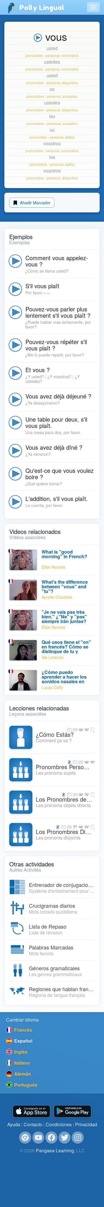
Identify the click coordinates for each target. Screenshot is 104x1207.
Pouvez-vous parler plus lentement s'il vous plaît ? (57, 312)
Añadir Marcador (35, 202)
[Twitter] (65, 1137)
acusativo (69, 96)
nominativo (70, 55)
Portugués (25, 1084)
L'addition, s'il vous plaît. (56, 498)
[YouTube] (38, 1137)
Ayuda (13, 1124)
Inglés (20, 1051)
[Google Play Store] (72, 1111)
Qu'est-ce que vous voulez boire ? (59, 473)
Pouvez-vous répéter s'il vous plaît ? (56, 344)
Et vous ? (37, 369)
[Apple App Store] (31, 1111)
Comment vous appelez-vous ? (56, 260)
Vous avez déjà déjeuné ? (58, 396)
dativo (70, 137)
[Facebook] (51, 1137)
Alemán (22, 1073)
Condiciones (59, 1124)
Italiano (21, 1062)
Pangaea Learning (55, 1150)
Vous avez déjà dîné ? (53, 447)
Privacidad (86, 1124)
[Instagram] (78, 1137)
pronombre (34, 55)
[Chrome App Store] (25, 1137)
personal (53, 55)
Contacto (33, 1124)
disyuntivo (70, 82)
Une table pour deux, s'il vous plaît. (56, 422)
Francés (22, 1029)
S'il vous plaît (42, 286)
